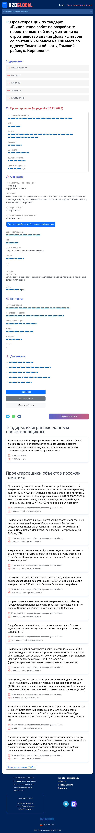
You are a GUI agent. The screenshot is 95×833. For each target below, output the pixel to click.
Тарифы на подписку (68, 778)
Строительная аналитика (23, 784)
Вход (61, 5)
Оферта (62, 781)
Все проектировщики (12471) (21, 767)
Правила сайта (65, 785)
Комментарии (17, 98)
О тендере (16, 75)
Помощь (62, 788)
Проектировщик (19, 68)
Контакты (16, 83)
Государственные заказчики (24, 781)
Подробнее (26, 392)
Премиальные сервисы (22, 787)
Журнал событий (26, 405)
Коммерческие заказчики (23, 778)
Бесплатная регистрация (79, 5)
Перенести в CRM (69, 416)
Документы (16, 90)
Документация (26, 398)
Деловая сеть (18, 791)
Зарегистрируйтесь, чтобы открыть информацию (31, 224)
